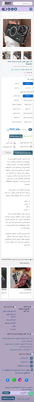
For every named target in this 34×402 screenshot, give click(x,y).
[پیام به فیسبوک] (8, 380)
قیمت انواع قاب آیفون (16, 69)
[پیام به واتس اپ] (9, 9)
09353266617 (24, 362)
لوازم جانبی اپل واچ (10, 323)
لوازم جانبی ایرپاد (11, 320)
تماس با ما (13, 329)
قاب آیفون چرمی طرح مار (25, 293)
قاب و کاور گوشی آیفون (9, 311)
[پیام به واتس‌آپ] (30, 393)
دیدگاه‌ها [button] (8, 153)
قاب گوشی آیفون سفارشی (11, 315)
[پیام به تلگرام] (26, 380)
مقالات (14, 326)
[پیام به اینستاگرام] (20, 380)
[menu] (31, 9)
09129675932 (24, 358)
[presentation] (31, 33)
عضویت (6, 393)
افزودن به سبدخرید (14, 136)
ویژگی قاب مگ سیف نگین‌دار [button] (23, 153)
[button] (15, 9)
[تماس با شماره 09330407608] (12, 9)
